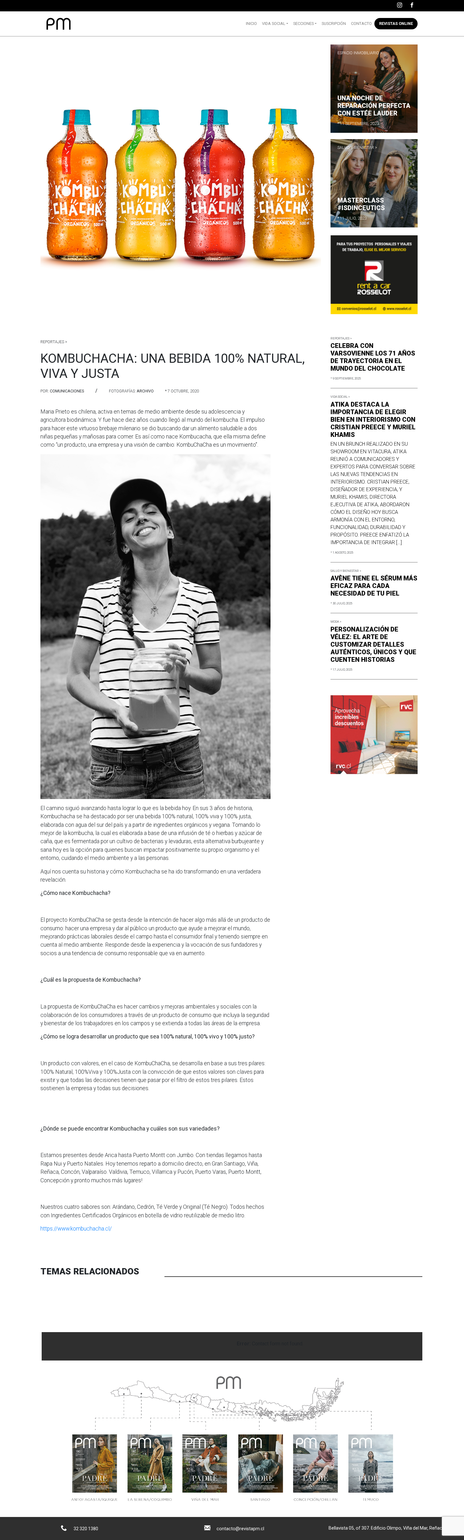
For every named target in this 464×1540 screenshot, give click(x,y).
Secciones (303, 23)
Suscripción (334, 23)
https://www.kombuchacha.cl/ (76, 1229)
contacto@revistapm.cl (240, 1528)
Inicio (251, 23)
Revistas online (396, 23)
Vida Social (273, 23)
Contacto (361, 23)
